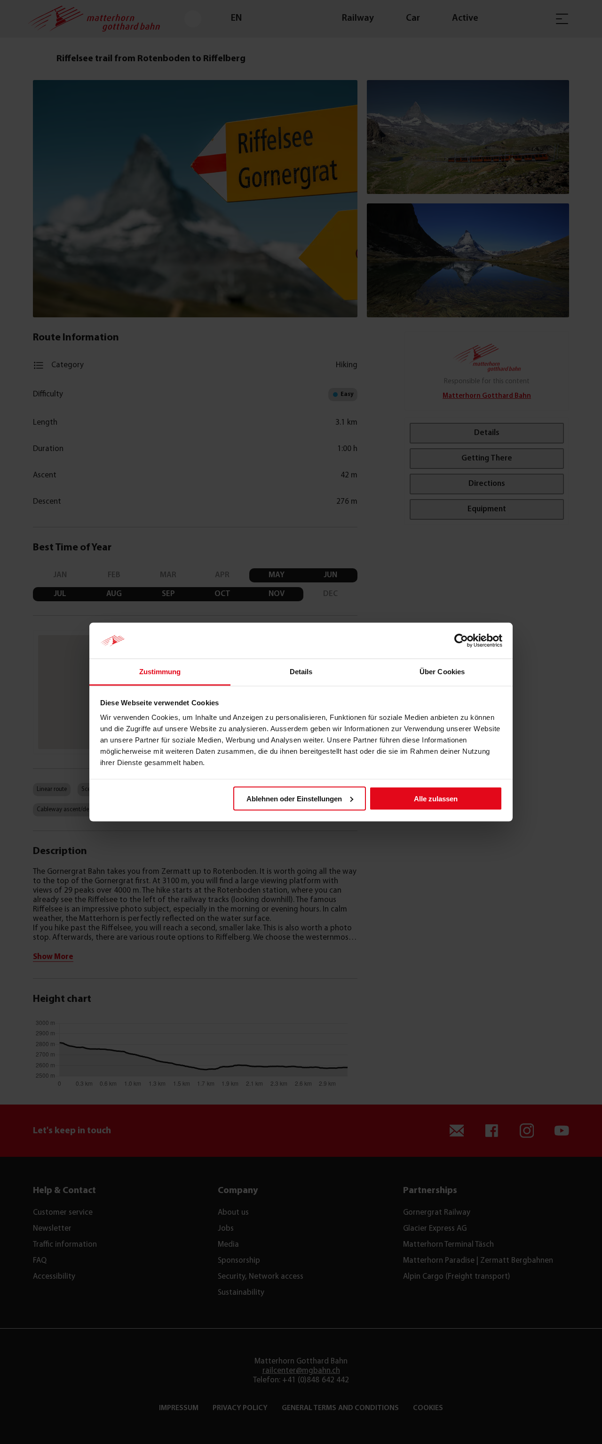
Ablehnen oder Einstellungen (294, 798)
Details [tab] (301, 672)
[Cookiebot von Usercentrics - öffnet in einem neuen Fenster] (461, 641)
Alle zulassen (436, 798)
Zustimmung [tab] (160, 672)
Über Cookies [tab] (442, 672)
